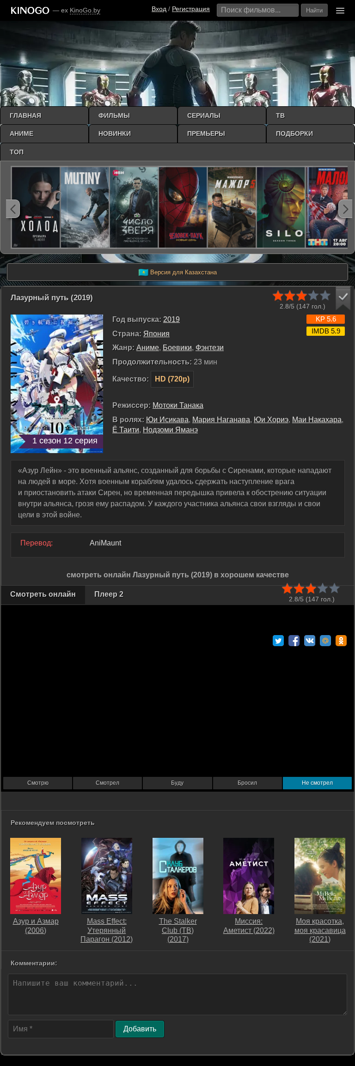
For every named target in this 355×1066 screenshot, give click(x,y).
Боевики (177, 347)
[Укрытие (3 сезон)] (284, 207)
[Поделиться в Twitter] (278, 640)
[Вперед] (345, 209)
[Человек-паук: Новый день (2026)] (186, 207)
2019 (171, 319)
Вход (159, 8)
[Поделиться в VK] (309, 640)
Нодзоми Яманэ (170, 430)
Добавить (139, 1029)
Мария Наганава (221, 420)
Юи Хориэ (271, 420)
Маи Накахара (317, 420)
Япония (156, 334)
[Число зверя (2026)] (137, 207)
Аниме (147, 347)
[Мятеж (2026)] (88, 207)
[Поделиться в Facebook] (294, 640)
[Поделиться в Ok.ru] (341, 640)
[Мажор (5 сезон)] (235, 207)
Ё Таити (125, 430)
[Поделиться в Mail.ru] (325, 640)
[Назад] (13, 209)
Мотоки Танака (178, 405)
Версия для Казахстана (177, 272)
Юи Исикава (167, 420)
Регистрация (191, 8)
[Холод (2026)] (39, 207)
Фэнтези (210, 347)
